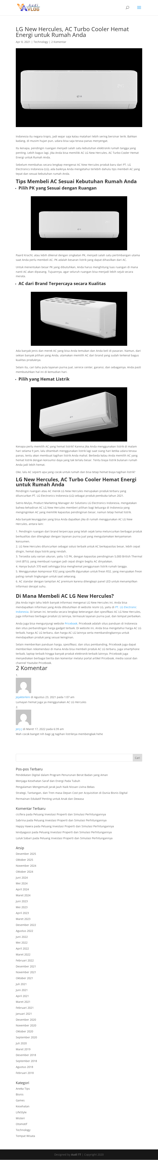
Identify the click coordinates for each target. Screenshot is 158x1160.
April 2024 (22, 889)
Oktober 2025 (24, 859)
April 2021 (22, 996)
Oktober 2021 (24, 978)
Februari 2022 (25, 960)
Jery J (19, 729)
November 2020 (26, 1025)
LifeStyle (21, 1112)
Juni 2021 (22, 990)
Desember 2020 (26, 1019)
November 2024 (26, 865)
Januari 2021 (24, 1013)
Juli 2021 (21, 984)
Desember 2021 (26, 966)
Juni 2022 (22, 937)
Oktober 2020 (24, 1031)
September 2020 (26, 1037)
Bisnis (20, 1094)
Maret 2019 (23, 1049)
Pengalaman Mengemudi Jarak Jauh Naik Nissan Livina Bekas (55, 787)
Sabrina (21, 820)
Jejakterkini (23, 697)
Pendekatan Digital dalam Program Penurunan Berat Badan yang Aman (62, 775)
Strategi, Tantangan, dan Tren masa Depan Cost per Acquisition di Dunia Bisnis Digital (72, 793)
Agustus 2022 (24, 931)
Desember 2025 (26, 854)
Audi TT (76, 1154)
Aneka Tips (23, 1088)
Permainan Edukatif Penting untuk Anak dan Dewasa (50, 799)
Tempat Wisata (25, 1136)
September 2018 (26, 1061)
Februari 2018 (25, 1073)
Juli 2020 (21, 1043)
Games (20, 1100)
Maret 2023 (23, 919)
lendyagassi (23, 832)
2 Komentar (58, 42)
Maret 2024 (23, 895)
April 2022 (22, 948)
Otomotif (21, 1124)
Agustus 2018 (24, 1067)
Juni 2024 (22, 877)
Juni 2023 (22, 901)
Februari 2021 (25, 1007)
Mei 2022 (22, 942)
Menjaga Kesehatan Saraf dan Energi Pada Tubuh (48, 781)
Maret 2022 (23, 954)
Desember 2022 (26, 925)
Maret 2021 (23, 1002)
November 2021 (26, 972)
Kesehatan (22, 1106)
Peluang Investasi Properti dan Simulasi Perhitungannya (69, 814)
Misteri (20, 1118)
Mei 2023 (22, 907)
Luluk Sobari (24, 838)
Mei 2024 (22, 883)
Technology (41, 42)
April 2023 (22, 913)
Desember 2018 (26, 1055)
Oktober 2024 (24, 871)
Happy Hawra (24, 826)
